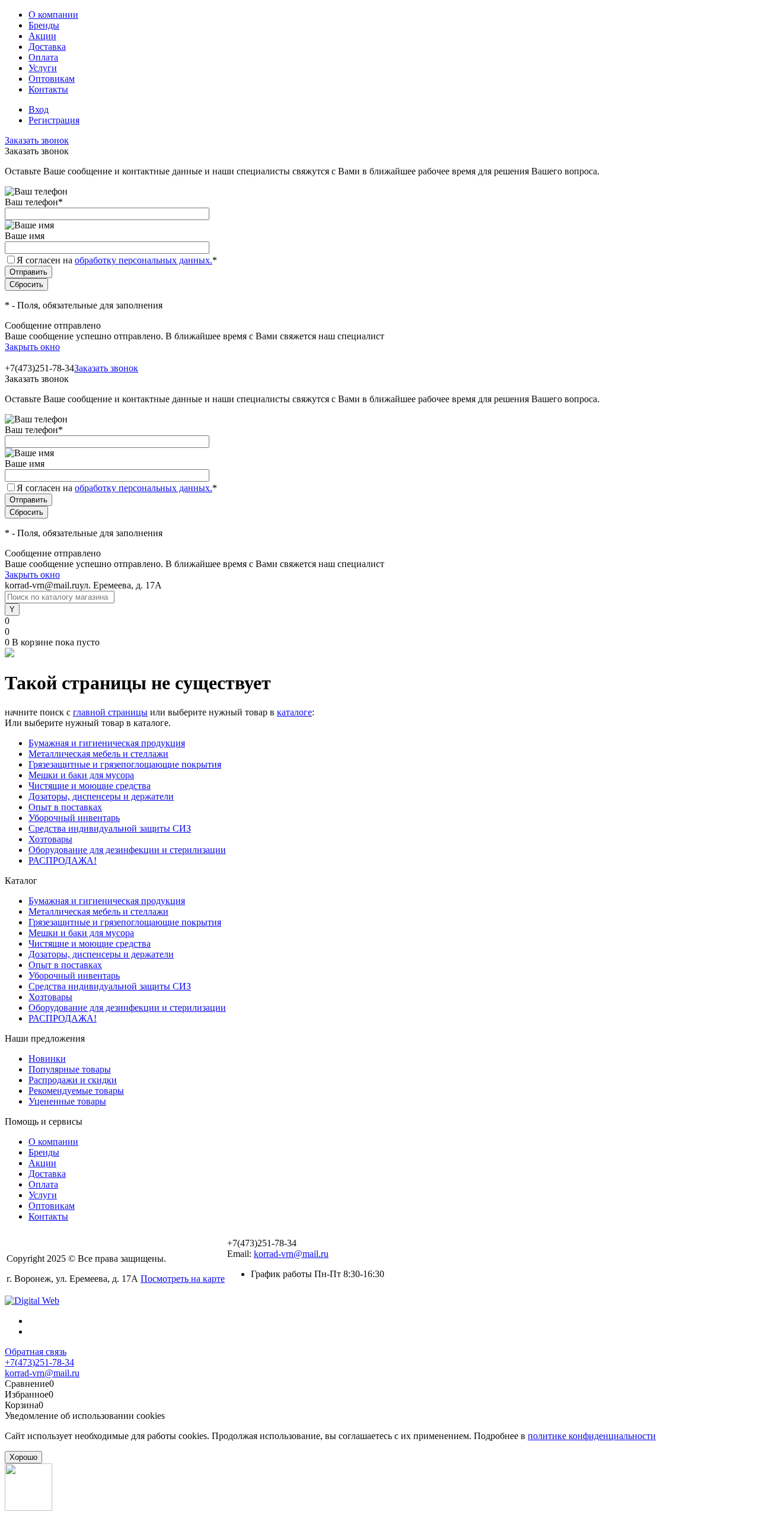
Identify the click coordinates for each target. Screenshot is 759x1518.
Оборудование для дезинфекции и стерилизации (127, 850)
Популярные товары (69, 1069)
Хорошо (23, 1457)
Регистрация (53, 120)
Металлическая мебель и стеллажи (98, 754)
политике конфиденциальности (592, 1436)
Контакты (48, 89)
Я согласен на (117, 260)
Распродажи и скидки (72, 1080)
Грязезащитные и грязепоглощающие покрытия (124, 764)
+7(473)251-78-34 (39, 1362)
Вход (38, 109)
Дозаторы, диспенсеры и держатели (101, 796)
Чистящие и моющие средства (89, 786)
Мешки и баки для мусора (81, 775)
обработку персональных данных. (143, 260)
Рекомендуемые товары (76, 1091)
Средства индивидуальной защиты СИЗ (109, 828)
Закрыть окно (32, 347)
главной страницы (110, 712)
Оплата (43, 57)
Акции (42, 36)
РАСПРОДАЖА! (62, 860)
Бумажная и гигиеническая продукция (106, 743)
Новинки (47, 1059)
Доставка (47, 47)
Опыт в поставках (65, 807)
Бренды (43, 25)
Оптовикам (51, 79)
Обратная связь (35, 1352)
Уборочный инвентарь (74, 818)
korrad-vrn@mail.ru (291, 1254)
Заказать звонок (37, 140)
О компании (53, 14)
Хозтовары (50, 839)
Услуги (42, 68)
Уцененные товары (67, 1101)
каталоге (294, 712)
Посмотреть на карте (183, 1279)
